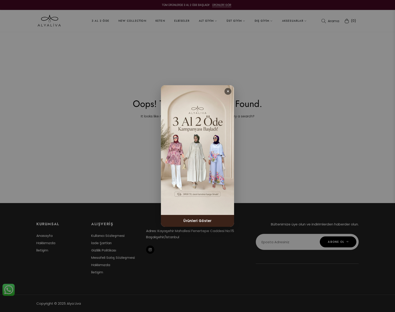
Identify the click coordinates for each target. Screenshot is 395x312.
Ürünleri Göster (197, 220)
